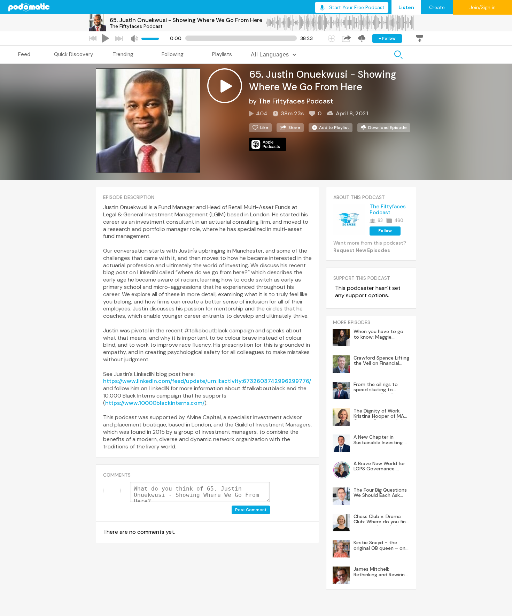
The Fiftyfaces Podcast (136, 26)
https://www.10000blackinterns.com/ (154, 403)
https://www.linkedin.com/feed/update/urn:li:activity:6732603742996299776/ (207, 381)
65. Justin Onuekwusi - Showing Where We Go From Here (186, 20)
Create (437, 7)
